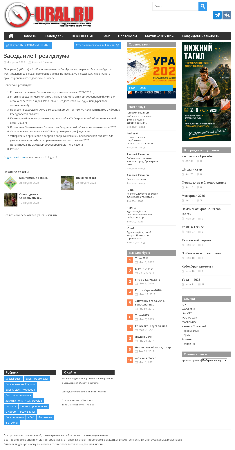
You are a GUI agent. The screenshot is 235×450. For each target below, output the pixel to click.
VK (227, 15)
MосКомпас (189, 322)
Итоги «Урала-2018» (148, 290)
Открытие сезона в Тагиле (95, 45)
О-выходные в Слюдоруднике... (30, 196)
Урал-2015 (142, 315)
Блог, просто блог (37, 378)
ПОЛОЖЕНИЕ (83, 36)
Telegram (217, 15)
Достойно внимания (18, 395)
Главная (11, 36)
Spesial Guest (13, 378)
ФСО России (189, 317)
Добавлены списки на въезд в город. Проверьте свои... (142, 161)
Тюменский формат (197, 240)
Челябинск (188, 343)
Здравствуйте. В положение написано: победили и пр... (139, 214)
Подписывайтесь (14, 157)
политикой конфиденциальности (82, 444)
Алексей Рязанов (42, 62)
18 (203, 284)
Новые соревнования (33, 406)
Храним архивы (191, 360)
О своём (11, 411)
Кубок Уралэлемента (197, 266)
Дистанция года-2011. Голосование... (150, 302)
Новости (29, 36)
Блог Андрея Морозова (20, 389)
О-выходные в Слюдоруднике (204, 182)
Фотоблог (12, 422)
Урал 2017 (141, 258)
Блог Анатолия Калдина (20, 384)
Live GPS (187, 313)
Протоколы (127, 36)
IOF (184, 304)
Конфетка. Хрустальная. (151, 326)
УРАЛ (31, 417)
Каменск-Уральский (194, 326)
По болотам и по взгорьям (201, 253)
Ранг (106, 36)
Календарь (54, 36)
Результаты (27, 411)
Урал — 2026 (137, 87)
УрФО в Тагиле (193, 227)
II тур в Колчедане (147, 279)
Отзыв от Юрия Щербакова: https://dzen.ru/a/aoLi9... (140, 140)
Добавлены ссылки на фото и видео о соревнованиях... (139, 119)
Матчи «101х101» (159, 36)
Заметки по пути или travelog (24, 400)
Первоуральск (190, 330)
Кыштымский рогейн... (34, 178)
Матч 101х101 (144, 268)
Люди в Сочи (143, 336)
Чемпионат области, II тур (153, 347)
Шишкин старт (86, 178)
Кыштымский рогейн (197, 156)
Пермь (186, 335)
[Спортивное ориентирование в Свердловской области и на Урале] (49, 15)
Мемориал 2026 (193, 196)
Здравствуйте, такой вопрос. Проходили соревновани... (139, 235)
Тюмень (187, 339)
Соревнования (15, 417)
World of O (188, 309)
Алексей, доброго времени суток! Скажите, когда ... (142, 195)
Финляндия (45, 417)
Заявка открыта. (136, 179)
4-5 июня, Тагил (145, 358)
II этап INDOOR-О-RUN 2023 (30, 45)
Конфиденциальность (200, 36)
